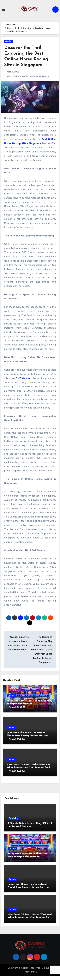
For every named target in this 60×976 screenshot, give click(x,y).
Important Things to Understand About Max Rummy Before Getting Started (27, 736)
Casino (8, 41)
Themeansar (29, 971)
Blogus (45, 968)
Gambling (13, 818)
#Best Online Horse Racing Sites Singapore (28, 76)
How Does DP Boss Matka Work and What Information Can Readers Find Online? (29, 768)
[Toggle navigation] (3, 9)
